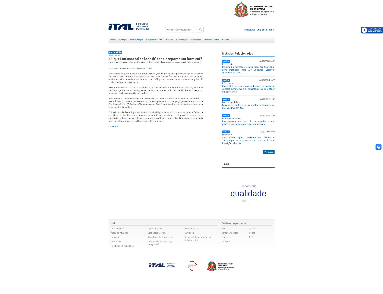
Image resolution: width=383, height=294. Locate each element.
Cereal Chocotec (229, 232)
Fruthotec (226, 237)
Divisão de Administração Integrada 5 (160, 243)
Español (270, 29)
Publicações (196, 40)
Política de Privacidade (122, 245)
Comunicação (182, 40)
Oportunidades (155, 228)
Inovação (115, 237)
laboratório (249, 186)
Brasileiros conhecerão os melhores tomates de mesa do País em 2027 (248, 106)
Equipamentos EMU (154, 40)
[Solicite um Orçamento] (372, 30)
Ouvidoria (189, 232)
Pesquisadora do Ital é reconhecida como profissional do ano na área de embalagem (248, 123)
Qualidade (116, 241)
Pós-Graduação (136, 40)
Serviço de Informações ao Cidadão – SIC (198, 238)
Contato (225, 40)
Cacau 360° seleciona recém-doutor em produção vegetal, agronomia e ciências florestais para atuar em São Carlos (248, 88)
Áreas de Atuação (119, 232)
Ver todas (269, 152)
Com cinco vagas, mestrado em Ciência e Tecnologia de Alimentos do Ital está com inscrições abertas (248, 140)
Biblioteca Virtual (157, 232)
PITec (252, 237)
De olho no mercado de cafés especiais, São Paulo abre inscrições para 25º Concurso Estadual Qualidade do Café (248, 69)
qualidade (248, 193)
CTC (223, 228)
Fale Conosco (191, 228)
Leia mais (113, 126)
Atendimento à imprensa (160, 237)
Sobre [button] (112, 40)
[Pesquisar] (200, 29)
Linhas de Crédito (211, 40)
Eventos (169, 40)
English (261, 29)
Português (249, 29)
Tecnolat (226, 241)
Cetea (252, 232)
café (244, 201)
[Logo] (128, 26)
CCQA (252, 228)
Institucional (117, 228)
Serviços (123, 40)
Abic (249, 203)
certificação (254, 199)
